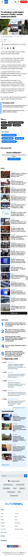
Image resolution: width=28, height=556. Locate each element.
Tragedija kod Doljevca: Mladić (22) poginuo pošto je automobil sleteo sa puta (18, 284)
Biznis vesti (11, 362)
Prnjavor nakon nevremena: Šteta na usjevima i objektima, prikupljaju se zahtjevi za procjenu (19, 439)
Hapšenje (22, 488)
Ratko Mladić (6, 488)
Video (16, 526)
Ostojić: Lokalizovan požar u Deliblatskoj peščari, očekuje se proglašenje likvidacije (19, 237)
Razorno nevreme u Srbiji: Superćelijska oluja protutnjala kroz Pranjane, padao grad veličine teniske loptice (15, 339)
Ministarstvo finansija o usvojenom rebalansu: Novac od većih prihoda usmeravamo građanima (16, 385)
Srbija (8, 9)
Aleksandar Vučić (8, 484)
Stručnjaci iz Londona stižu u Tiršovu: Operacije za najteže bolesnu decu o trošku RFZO (18, 214)
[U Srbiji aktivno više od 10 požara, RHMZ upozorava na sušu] (5, 307)
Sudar (4, 127)
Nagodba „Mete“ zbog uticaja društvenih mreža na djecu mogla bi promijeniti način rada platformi (19, 458)
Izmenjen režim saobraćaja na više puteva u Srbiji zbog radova (18, 300)
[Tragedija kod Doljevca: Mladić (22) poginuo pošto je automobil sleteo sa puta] (5, 284)
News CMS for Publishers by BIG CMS (14, 554)
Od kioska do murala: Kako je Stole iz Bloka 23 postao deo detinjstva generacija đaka (18, 190)
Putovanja (17, 522)
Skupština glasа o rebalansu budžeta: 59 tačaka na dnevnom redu (19, 175)
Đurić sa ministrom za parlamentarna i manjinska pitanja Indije (18, 269)
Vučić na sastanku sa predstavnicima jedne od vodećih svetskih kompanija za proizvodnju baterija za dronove (19, 292)
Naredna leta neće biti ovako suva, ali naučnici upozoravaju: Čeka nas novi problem (15, 324)
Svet (2, 516)
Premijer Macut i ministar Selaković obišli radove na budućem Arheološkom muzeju (18, 253)
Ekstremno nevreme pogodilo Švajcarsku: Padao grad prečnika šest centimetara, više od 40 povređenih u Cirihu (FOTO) (15, 354)
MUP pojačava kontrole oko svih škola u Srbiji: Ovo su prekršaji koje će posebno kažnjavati (18, 198)
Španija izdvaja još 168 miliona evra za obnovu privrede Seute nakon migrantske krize (19, 448)
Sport (16, 519)
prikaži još (14, 313)
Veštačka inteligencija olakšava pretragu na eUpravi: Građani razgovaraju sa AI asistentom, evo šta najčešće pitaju (17, 366)
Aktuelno (13, 9)
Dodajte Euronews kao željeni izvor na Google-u (15, 44)
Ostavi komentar (14, 159)
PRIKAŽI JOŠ (5, 465)
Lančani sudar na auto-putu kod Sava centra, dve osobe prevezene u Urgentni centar (14, 106)
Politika (13, 172)
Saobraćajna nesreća (16, 122)
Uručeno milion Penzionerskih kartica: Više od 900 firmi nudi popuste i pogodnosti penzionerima (18, 222)
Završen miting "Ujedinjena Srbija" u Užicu (16, 346)
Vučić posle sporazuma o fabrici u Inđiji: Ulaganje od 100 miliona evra (18, 277)
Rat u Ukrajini (19, 138)
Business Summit (19, 529)
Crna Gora (10, 372)
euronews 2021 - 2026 (13, 552)
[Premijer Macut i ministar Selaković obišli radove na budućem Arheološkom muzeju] (5, 252)
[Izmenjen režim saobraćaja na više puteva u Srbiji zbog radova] (5, 299)
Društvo (13, 187)
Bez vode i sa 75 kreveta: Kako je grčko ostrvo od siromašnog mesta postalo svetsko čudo (15, 331)
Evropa (16, 513)
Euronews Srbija (20, 484)
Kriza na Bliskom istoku (9, 141)
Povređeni (17, 125)
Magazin (3, 522)
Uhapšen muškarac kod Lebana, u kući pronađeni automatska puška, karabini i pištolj (18, 261)
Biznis (14, 454)
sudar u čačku (6, 125)
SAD (19, 492)
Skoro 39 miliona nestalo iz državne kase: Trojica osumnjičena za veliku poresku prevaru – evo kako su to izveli (19, 206)
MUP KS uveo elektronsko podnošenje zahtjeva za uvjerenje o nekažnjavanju (19, 418)
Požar (14, 488)
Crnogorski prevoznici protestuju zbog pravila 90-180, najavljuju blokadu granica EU (16, 376)
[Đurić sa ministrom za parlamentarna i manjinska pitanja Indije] (5, 268)
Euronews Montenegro (9, 135)
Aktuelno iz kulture (13, 399)
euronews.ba (8, 411)
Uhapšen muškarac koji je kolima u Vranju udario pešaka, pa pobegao (13, 111)
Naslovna (3, 9)
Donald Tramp (11, 492)
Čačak (4, 122)
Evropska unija (14, 495)
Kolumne (3, 526)
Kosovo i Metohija (8, 138)
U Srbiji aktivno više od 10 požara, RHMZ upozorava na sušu (18, 308)
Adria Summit (4, 532)
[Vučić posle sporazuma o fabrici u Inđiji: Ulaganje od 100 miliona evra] (5, 276)
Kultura (2, 519)
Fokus (14, 445)
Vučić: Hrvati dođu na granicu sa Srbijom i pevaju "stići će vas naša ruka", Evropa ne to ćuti (18, 183)
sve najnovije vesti (19, 407)
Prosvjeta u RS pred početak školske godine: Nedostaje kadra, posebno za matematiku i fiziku (19, 428)
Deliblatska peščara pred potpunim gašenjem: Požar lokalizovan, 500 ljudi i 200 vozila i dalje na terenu (18, 245)
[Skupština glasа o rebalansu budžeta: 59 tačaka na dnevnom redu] (5, 174)
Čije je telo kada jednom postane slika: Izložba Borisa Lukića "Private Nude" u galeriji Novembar (16, 403)
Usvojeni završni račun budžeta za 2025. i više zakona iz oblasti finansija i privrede (18, 230)
